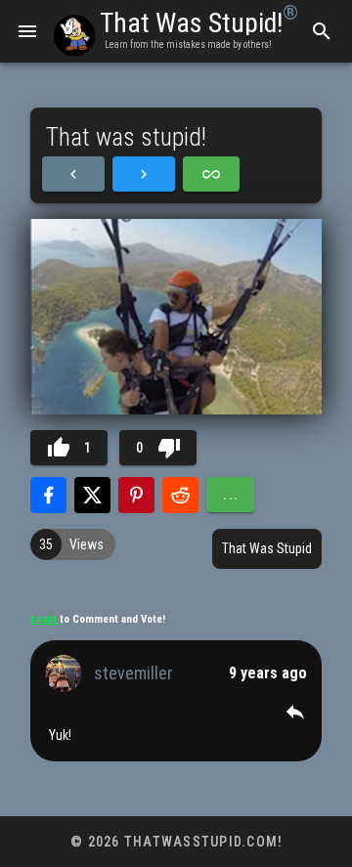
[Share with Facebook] (48, 495)
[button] (295, 711)
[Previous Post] (73, 174)
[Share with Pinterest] (136, 495)
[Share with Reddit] (180, 495)
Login (45, 619)
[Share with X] (92, 495)
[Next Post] (143, 174)
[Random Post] (211, 174)
